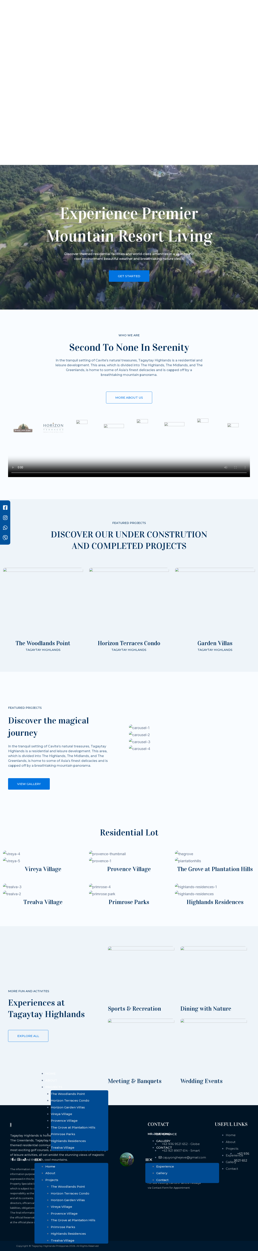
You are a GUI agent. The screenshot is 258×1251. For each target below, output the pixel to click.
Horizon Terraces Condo (70, 1100)
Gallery (163, 1141)
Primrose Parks (63, 1134)
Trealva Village (62, 1147)
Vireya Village (61, 1114)
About (51, 1080)
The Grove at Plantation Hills (73, 1127)
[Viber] (5, 538)
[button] (71, 1159)
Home (50, 1073)
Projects (53, 1087)
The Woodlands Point (68, 1094)
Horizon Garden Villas (68, 1107)
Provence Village (64, 1120)
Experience (166, 1134)
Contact (164, 1147)
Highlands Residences (68, 1141)
